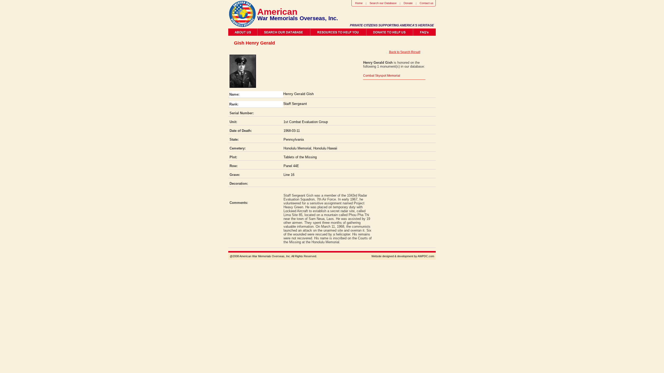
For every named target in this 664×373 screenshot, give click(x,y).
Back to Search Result (404, 52)
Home (359, 3)
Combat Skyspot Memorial (381, 75)
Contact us (426, 3)
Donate (408, 3)
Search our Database (383, 3)
